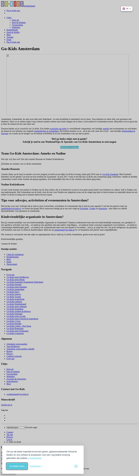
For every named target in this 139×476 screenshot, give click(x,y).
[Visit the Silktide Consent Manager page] (76, 466)
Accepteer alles (17, 466)
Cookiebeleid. (35, 458)
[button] (127, 8)
